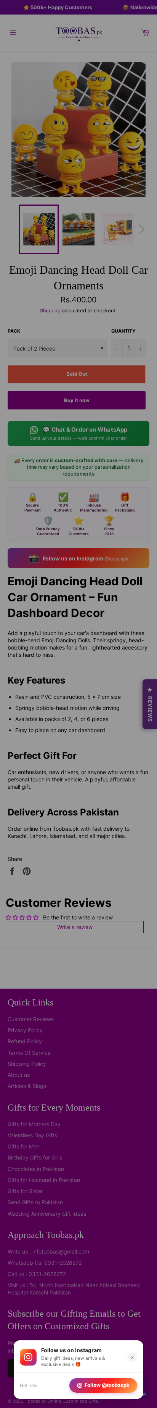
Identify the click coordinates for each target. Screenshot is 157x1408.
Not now (29, 1385)
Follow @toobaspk (107, 1385)
